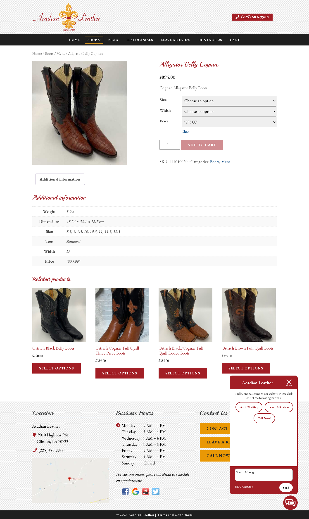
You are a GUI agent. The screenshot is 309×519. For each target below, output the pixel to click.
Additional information (60, 179)
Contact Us (210, 40)
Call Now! (264, 418)
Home (74, 40)
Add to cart (202, 145)
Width (165, 110)
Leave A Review (225, 442)
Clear (185, 131)
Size (163, 99)
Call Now (218, 455)
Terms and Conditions (175, 514)
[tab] (59, 179)
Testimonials (139, 40)
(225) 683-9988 (254, 17)
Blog (113, 40)
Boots (49, 53)
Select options (56, 368)
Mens (61, 53)
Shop (92, 40)
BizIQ (238, 486)
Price (164, 121)
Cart (235, 40)
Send (286, 488)
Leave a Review (176, 40)
